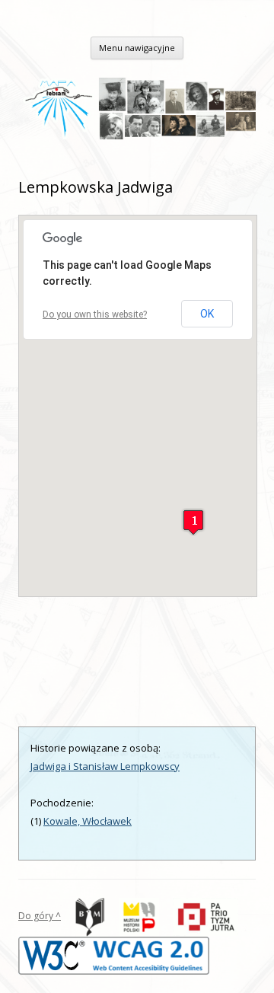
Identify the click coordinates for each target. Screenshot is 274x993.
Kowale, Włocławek (87, 821)
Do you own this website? (95, 314)
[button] (193, 522)
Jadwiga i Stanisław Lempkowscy (105, 766)
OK (207, 314)
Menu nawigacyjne (137, 47)
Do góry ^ (39, 915)
